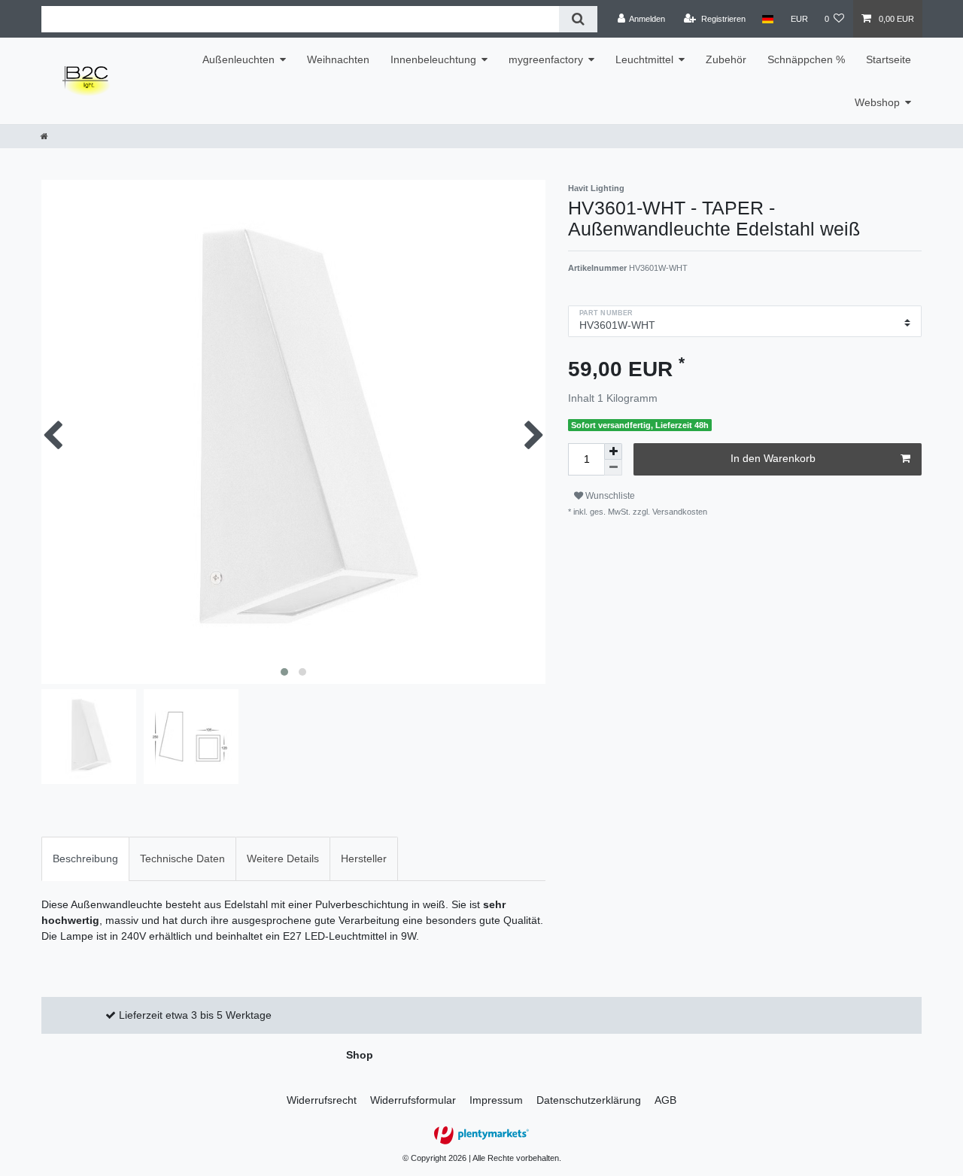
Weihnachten (338, 59)
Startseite (888, 59)
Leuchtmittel (644, 59)
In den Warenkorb (773, 458)
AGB (665, 1100)
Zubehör (726, 59)
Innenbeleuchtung (433, 59)
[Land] (768, 19)
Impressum (496, 1100)
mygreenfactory (546, 59)
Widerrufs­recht (322, 1100)
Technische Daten (182, 858)
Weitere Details (283, 858)
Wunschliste (609, 496)
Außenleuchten (238, 59)
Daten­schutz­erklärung (588, 1100)
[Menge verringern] (613, 468)
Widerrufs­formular (413, 1100)
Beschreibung (85, 858)
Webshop (877, 102)
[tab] (85, 859)
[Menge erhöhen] (613, 451)
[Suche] (578, 19)
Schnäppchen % (806, 59)
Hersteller (364, 858)
